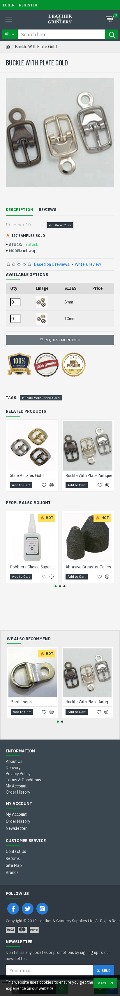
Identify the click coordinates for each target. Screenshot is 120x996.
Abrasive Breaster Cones (88, 567)
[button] (56, 586)
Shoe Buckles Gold (27, 475)
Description (19, 209)
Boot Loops (21, 702)
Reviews (48, 209)
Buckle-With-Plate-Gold (41, 397)
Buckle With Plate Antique (89, 475)
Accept (107, 983)
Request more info (62, 340)
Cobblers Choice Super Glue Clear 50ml (33, 567)
